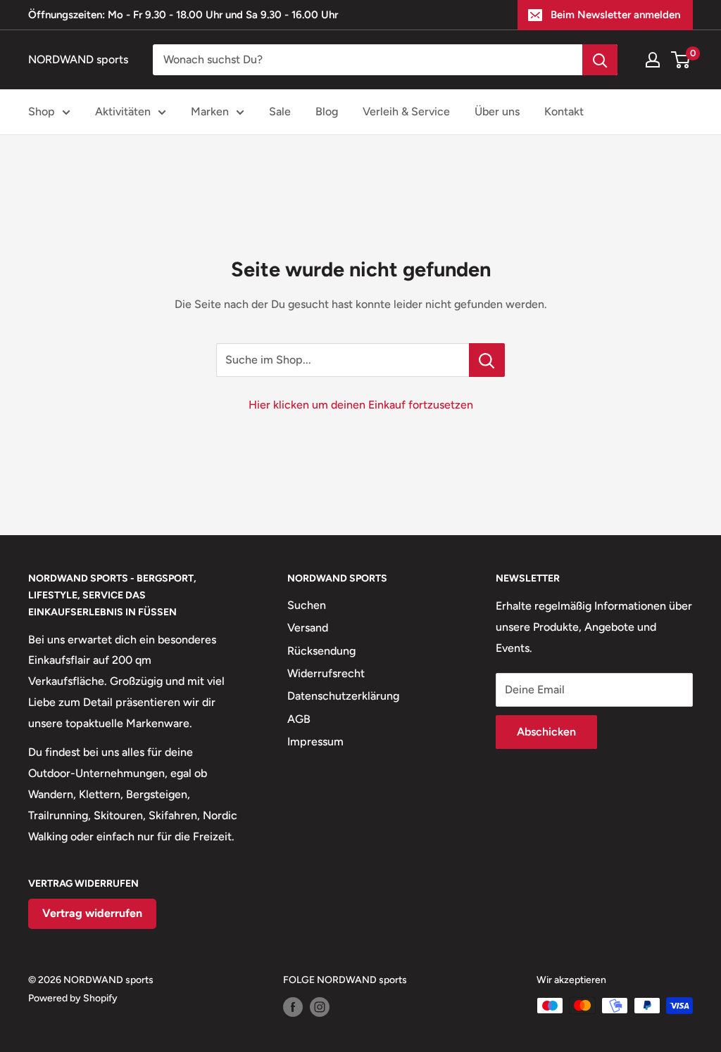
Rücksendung (321, 651)
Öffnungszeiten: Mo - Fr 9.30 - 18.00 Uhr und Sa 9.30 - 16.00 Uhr (183, 14)
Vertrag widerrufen (92, 913)
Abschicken (546, 731)
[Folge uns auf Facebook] (293, 1007)
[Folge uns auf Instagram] (320, 1007)
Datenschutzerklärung (343, 696)
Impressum (315, 741)
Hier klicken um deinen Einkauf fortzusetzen (361, 404)
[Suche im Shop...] (487, 360)
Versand (307, 627)
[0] (681, 59)
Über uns (497, 111)
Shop (41, 111)
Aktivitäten (123, 111)
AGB (299, 719)
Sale (280, 111)
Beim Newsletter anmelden (615, 14)
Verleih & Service (406, 111)
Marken (210, 111)
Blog (326, 111)
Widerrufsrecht (326, 673)
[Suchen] (599, 59)
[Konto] (653, 60)
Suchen (306, 605)
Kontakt (564, 111)
